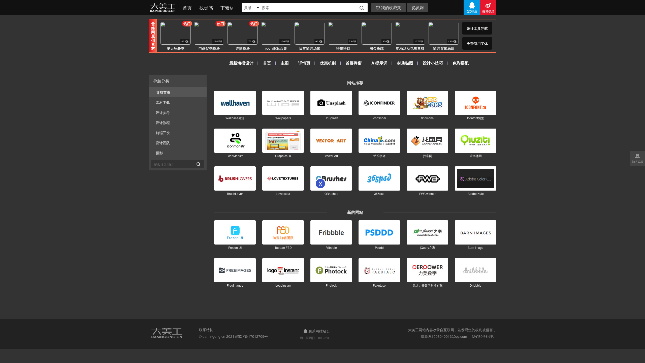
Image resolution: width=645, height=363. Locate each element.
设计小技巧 (433, 63)
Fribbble (331, 247)
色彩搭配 (461, 63)
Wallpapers (283, 118)
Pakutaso (379, 285)
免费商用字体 (477, 43)
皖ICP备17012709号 (251, 336)
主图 (285, 63)
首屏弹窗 (354, 63)
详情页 (304, 63)
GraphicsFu (283, 156)
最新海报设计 (241, 63)
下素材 (227, 7)
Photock (331, 285)
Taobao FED (283, 247)
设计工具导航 (477, 28)
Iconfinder (379, 118)
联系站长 (206, 329)
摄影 (159, 152)
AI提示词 (379, 63)
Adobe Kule (476, 193)
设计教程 (163, 122)
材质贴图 (405, 63)
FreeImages (235, 285)
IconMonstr (235, 156)
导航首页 (163, 92)
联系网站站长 (316, 331)
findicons (427, 118)
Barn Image (475, 247)
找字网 (427, 156)
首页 (187, 7)
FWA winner (427, 193)
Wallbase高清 (234, 118)
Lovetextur (283, 193)
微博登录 (488, 7)
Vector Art (331, 156)
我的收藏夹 (388, 7)
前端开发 (163, 132)
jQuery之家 (427, 247)
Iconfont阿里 (475, 118)
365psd (379, 193)
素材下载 (163, 102)
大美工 (164, 7)
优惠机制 (328, 63)
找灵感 (206, 7)
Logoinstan (283, 285)
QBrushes (331, 193)
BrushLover (235, 193)
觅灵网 (418, 7)
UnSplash (331, 118)
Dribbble (475, 285)
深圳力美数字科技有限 (427, 285)
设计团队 (163, 142)
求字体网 (476, 156)
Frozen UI (235, 247)
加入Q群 (637, 158)
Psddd (379, 247)
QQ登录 (472, 7)
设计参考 (163, 112)
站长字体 (379, 156)
